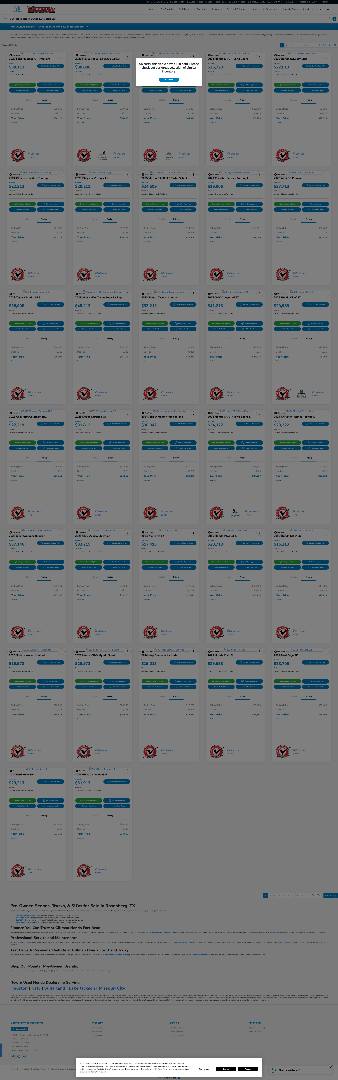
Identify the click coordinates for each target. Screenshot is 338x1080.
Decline (226, 1069)
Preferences (204, 1069)
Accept (248, 1069)
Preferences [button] (101, 1072)
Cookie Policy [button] (157, 1069)
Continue (169, 80)
